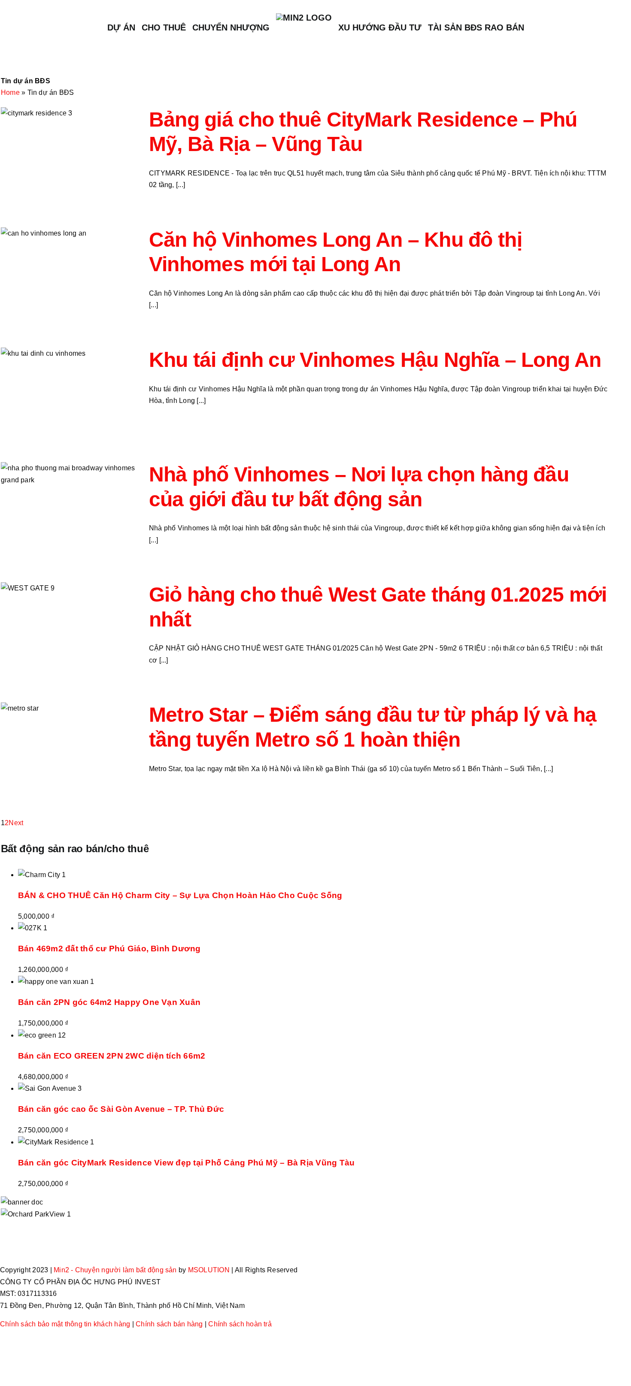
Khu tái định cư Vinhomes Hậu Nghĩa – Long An (375, 359)
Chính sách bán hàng (169, 1324)
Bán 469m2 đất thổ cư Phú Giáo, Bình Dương (109, 948)
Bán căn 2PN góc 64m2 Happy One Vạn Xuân (109, 1002)
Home (10, 92)
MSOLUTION (209, 1270)
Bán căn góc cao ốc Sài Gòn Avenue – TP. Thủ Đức (121, 1109)
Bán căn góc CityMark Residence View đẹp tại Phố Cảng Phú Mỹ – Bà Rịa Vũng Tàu (186, 1162)
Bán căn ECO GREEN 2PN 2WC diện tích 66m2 (112, 1055)
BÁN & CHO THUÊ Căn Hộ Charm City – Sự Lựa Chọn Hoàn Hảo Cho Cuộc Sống (180, 895)
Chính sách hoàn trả (240, 1324)
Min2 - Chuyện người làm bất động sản (115, 1270)
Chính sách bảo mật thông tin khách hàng (65, 1324)
